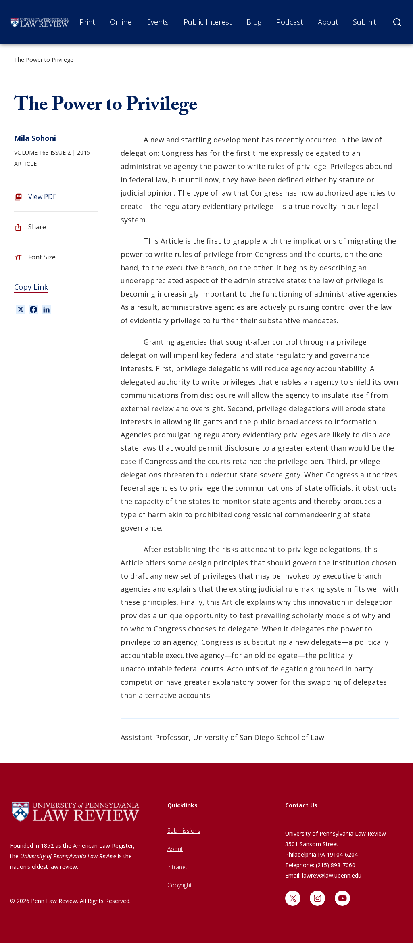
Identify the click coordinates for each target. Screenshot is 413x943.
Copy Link (31, 287)
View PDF (42, 196)
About (328, 22)
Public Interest (208, 22)
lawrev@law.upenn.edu (331, 875)
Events (158, 22)
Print (87, 22)
